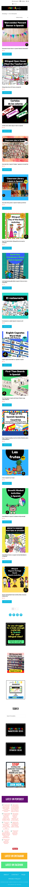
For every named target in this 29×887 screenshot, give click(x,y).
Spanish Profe (14, 8)
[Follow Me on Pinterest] (15, 849)
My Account (15, 1)
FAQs (23, 874)
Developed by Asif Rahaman (14, 884)
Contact (15, 874)
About (6, 874)
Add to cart (7, 92)
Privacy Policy (14, 879)
